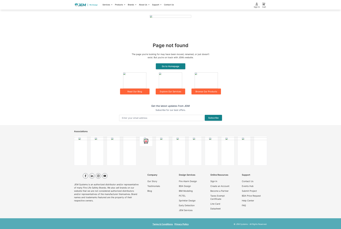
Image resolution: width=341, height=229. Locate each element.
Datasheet (215, 208)
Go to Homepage (170, 66)
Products (119, 4)
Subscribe (213, 117)
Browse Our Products (206, 91)
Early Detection (187, 205)
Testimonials (153, 186)
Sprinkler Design (187, 200)
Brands (131, 4)
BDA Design (185, 186)
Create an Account (219, 186)
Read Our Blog (134, 91)
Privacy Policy (181, 224)
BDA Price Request (251, 195)
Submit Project (249, 191)
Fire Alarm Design (188, 181)
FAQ (244, 205)
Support (155, 4)
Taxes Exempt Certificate (217, 197)
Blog (149, 191)
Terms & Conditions (162, 224)
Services (106, 4)
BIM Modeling (186, 191)
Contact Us (169, 4)
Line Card (215, 203)
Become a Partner (219, 191)
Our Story (152, 181)
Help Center (248, 200)
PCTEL (182, 195)
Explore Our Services (170, 91)
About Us (143, 4)
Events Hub (248, 186)
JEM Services (186, 210)
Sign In (213, 181)
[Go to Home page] (86, 5)
